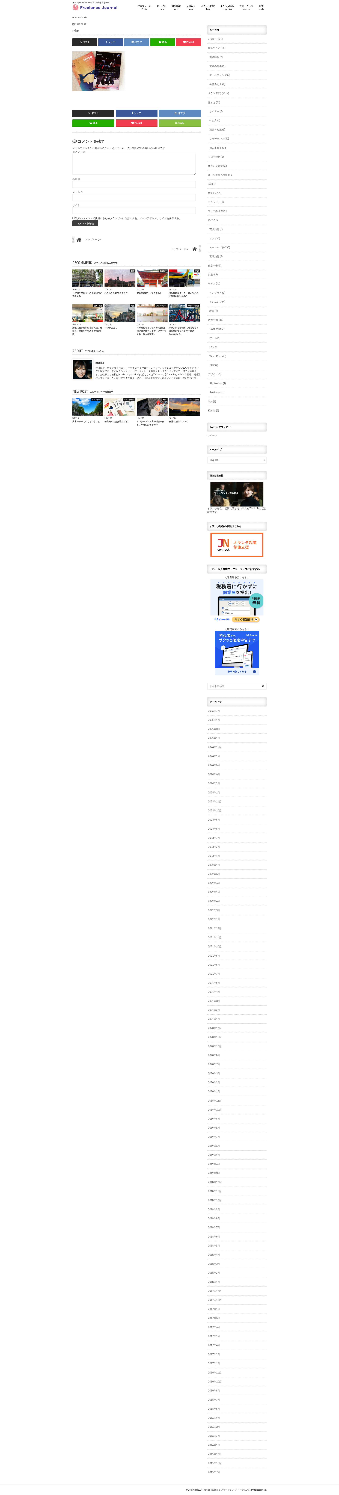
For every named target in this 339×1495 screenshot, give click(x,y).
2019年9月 (214, 1118)
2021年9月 (214, 955)
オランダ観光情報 (220, 174)
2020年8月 (214, 1055)
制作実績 (176, 7)
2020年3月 (214, 1073)
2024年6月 (214, 774)
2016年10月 (214, 1381)
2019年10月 (214, 1109)
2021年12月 (214, 928)
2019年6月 (214, 1145)
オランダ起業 (218, 165)
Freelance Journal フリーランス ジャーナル (224, 1489)
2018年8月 (214, 1218)
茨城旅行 (216, 229)
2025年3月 (214, 728)
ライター (216, 111)
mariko (100, 362)
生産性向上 (217, 84)
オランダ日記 (208, 7)
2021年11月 (214, 937)
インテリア (217, 292)
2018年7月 (214, 1227)
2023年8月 (214, 828)
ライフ (214, 283)
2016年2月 (214, 1435)
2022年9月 (214, 864)
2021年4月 (214, 991)
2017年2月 (214, 1354)
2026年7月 (214, 710)
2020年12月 (214, 1028)
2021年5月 (214, 982)
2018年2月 (214, 1272)
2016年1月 (214, 1445)
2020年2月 (214, 1082)
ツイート (212, 435)
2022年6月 (214, 883)
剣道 (261, 7)
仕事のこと (216, 47)
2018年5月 (214, 1245)
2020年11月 (214, 1037)
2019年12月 (214, 1100)
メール (77, 192)
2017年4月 (214, 1345)
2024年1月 (214, 792)
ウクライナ (216, 202)
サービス (161, 7)
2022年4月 (214, 901)
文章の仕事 (218, 66)
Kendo (213, 410)
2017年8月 (214, 1318)
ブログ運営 (216, 156)
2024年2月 (214, 783)
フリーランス (246, 7)
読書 (213, 310)
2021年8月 (214, 964)
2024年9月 (214, 756)
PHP (213, 365)
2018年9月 (214, 1209)
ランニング (217, 301)
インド (214, 238)
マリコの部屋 (218, 211)
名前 (76, 179)
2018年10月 (214, 1200)
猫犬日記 (214, 193)
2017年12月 (214, 1290)
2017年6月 (214, 1327)
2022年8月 (214, 873)
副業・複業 (217, 129)
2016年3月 (214, 1426)
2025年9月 (214, 719)
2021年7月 (214, 973)
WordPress (217, 356)
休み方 (214, 120)
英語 (212, 183)
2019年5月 (214, 1154)
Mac (212, 401)
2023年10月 (214, 810)
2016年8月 (214, 1390)
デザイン (214, 374)
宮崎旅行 (216, 256)
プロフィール (144, 7)
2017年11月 (214, 1299)
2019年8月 (214, 1127)
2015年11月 (214, 1463)
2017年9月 (214, 1309)
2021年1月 (214, 1018)
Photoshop (217, 383)
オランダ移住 (227, 7)
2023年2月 (214, 846)
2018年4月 (214, 1254)
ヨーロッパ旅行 (219, 247)
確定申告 (214, 265)
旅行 (213, 220)
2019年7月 (214, 1136)
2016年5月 (214, 1417)
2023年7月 (214, 837)
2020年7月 (214, 1064)
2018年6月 (214, 1236)
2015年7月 (214, 1472)
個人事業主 (218, 147)
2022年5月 (214, 892)
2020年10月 (214, 1046)
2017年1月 (214, 1363)
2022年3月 (214, 910)
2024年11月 (214, 747)
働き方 (214, 102)
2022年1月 (214, 919)
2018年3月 (214, 1263)
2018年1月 (214, 1281)
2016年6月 (214, 1408)
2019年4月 (214, 1164)
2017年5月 (214, 1336)
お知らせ (190, 7)
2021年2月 (214, 1009)
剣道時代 (216, 57)
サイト (76, 205)
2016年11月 (214, 1372)
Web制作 (215, 319)
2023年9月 (214, 819)
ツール (214, 337)
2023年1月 (214, 855)
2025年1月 (214, 737)
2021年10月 (214, 946)
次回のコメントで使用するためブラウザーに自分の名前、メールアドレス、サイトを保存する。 (128, 218)
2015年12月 (214, 1453)
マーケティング (219, 75)
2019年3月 (214, 1173)
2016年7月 (214, 1399)
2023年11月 (214, 801)
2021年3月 (214, 1000)
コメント (78, 151)
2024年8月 (214, 765)
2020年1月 (214, 1091)
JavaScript (216, 328)
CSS (213, 346)
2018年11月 (214, 1191)
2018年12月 (214, 1182)
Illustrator (216, 392)
